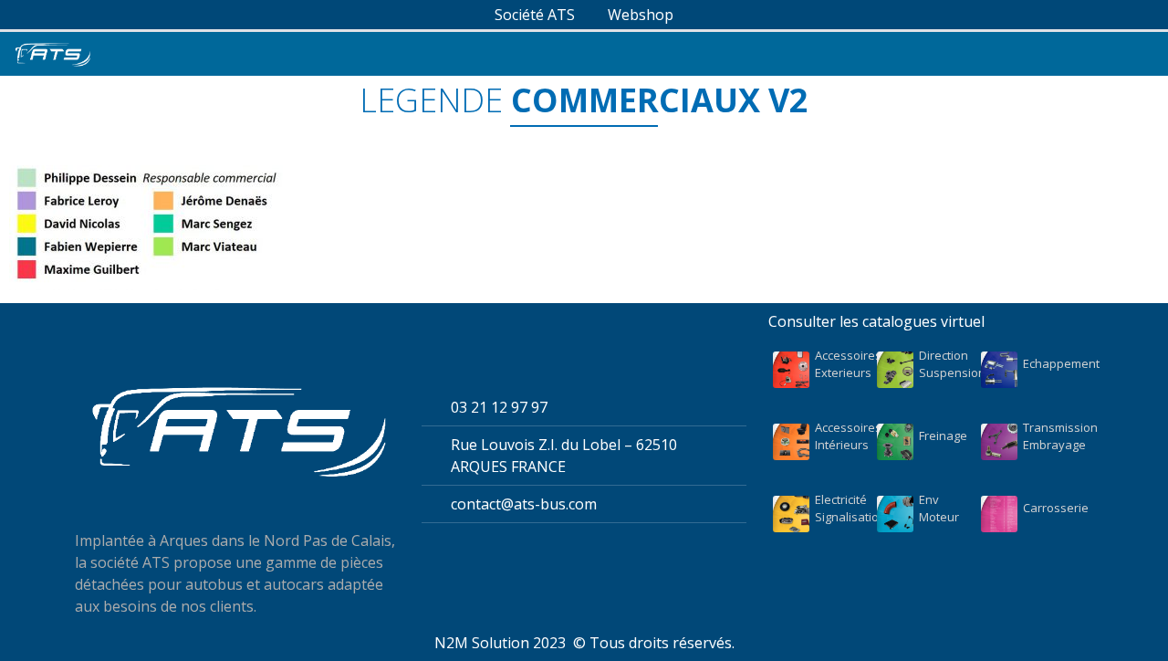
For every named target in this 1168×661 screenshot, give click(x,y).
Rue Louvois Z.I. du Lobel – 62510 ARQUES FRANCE (564, 456)
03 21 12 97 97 (499, 407)
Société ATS (535, 15)
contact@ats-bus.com (524, 504)
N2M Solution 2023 (500, 643)
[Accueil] (52, 53)
